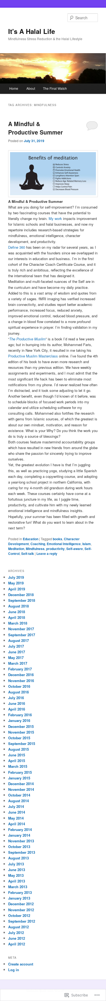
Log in (13, 969)
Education (30, 538)
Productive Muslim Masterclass (33, 356)
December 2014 (21, 783)
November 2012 (21, 909)
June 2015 (16, 754)
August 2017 (18, 640)
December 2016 (21, 674)
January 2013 (19, 898)
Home (13, 88)
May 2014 (16, 818)
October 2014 (19, 795)
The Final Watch (55, 88)
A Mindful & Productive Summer (35, 128)
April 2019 (16, 588)
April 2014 (16, 823)
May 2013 (16, 875)
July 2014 (16, 806)
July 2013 (16, 863)
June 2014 (16, 812)
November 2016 (21, 680)
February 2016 (20, 714)
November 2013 (21, 840)
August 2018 (18, 606)
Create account (20, 964)
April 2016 (16, 709)
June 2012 (16, 938)
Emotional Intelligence (64, 543)
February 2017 (20, 668)
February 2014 (20, 829)
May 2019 (16, 583)
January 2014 (19, 835)
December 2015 (21, 726)
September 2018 (21, 600)
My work (55, 218)
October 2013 (19, 846)
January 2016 (19, 720)
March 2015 (17, 766)
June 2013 (16, 869)
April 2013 (16, 881)
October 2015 (19, 737)
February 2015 (20, 772)
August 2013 (18, 858)
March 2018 (17, 623)
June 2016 (16, 703)
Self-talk (27, 553)
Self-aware (74, 548)
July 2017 (16, 646)
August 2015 (18, 749)
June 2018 (16, 611)
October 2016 (19, 686)
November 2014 (21, 789)
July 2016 (16, 697)
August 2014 (18, 800)
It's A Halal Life (31, 31)
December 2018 (21, 594)
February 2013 (20, 892)
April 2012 (16, 943)
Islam (86, 543)
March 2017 (17, 663)
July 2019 (16, 577)
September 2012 (21, 921)
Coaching (37, 543)
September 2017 (21, 634)
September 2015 (21, 743)
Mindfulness (35, 548)
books (57, 538)
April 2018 (16, 617)
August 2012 (18, 926)
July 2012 (16, 932)
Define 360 (16, 247)
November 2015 (21, 732)
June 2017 (16, 651)
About (30, 88)
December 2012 (21, 903)
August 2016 (18, 692)
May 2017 (16, 657)
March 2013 (17, 886)
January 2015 (19, 778)
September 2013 (21, 852)
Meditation (16, 548)
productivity (55, 548)
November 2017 (21, 628)
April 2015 (16, 760)
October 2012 (19, 915)
